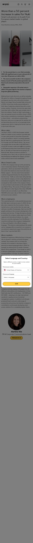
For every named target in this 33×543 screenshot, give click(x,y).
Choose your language (8, 274)
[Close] (30, 257)
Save (16, 284)
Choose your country (8, 267)
